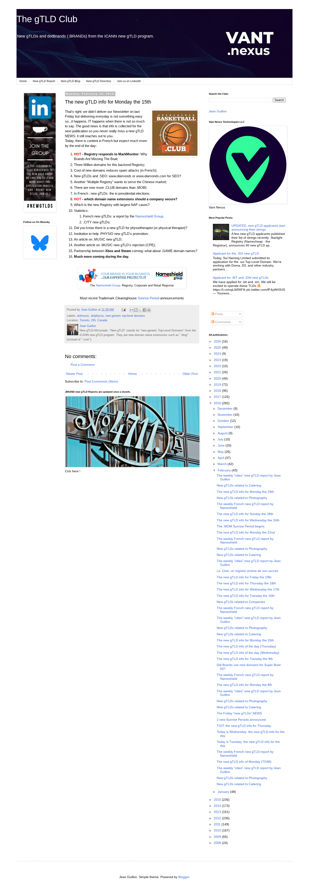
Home (23, 81)
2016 (218, 403)
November (225, 414)
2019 (218, 384)
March (223, 464)
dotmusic (83, 315)
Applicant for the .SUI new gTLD (236, 253)
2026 (218, 341)
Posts (218, 314)
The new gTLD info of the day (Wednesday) (248, 652)
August (223, 433)
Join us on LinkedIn (129, 81)
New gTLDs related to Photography (242, 498)
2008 (218, 843)
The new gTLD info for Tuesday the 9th (245, 659)
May (221, 451)
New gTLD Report (44, 81)
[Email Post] (123, 309)
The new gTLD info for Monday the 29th (245, 492)
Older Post (190, 374)
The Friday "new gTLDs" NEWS (239, 713)
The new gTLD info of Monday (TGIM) (244, 761)
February (225, 470)
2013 (218, 812)
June (222, 445)
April (221, 458)
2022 (218, 366)
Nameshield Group (149, 216)
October (224, 421)
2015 (218, 799)
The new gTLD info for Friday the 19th (244, 577)
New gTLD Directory (98, 81)
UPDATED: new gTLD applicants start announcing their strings (258, 227)
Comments (222, 322)
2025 (218, 347)
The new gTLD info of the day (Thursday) (246, 646)
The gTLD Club (47, 19)
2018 (218, 390)
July (221, 439)
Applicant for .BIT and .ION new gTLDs (241, 277)
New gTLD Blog (70, 81)
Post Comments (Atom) (101, 381)
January (224, 792)
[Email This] (131, 310)
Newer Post (74, 374)
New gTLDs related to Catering (239, 485)
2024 (218, 353)
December (225, 408)
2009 (218, 836)
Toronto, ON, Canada (93, 320)
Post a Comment (83, 364)
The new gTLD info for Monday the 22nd (246, 532)
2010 (218, 830)
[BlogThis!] (136, 310)
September (226, 427)
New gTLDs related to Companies (241, 602)
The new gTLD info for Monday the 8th (244, 685)
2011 (217, 824)
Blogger (183, 877)
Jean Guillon (218, 111)
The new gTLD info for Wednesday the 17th (248, 589)
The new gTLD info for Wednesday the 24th (248, 520)
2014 (218, 806)
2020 (218, 378)
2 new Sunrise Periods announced (241, 719)
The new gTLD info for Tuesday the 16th (246, 596)
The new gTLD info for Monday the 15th (245, 640)
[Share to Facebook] (144, 310)
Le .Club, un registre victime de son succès (247, 571)
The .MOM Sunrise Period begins (240, 526)
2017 (218, 397)
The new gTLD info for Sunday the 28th (245, 514)
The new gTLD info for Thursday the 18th (246, 583)
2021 (218, 372)
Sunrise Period (148, 298)
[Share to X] (140, 310)
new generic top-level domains (125, 315)
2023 (218, 360)
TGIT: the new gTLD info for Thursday (244, 725)
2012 (218, 818)
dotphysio (97, 315)
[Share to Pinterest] (149, 310)
